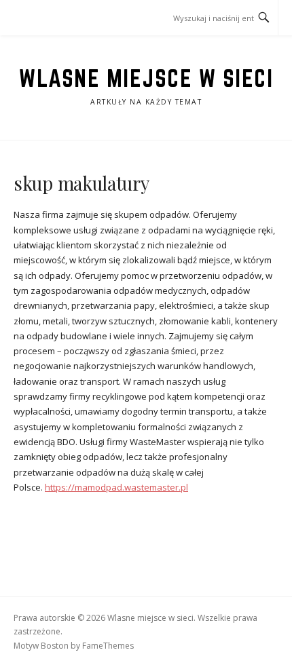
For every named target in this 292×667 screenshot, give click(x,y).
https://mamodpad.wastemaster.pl (116, 487)
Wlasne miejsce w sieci (146, 78)
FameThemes (108, 645)
